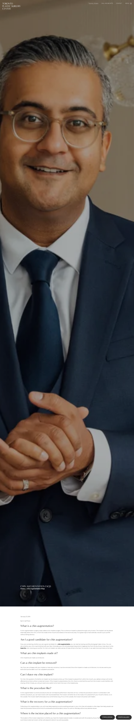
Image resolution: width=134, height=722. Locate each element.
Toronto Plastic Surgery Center (11, 6)
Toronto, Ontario (93, 3)
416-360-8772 (109, 3)
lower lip (23, 648)
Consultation (107, 717)
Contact (119, 3)
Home (22, 589)
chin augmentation (64, 644)
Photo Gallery (123, 717)
